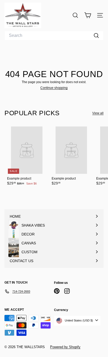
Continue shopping (54, 88)
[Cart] (88, 15)
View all (98, 113)
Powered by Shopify (65, 347)
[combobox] (54, 35)
